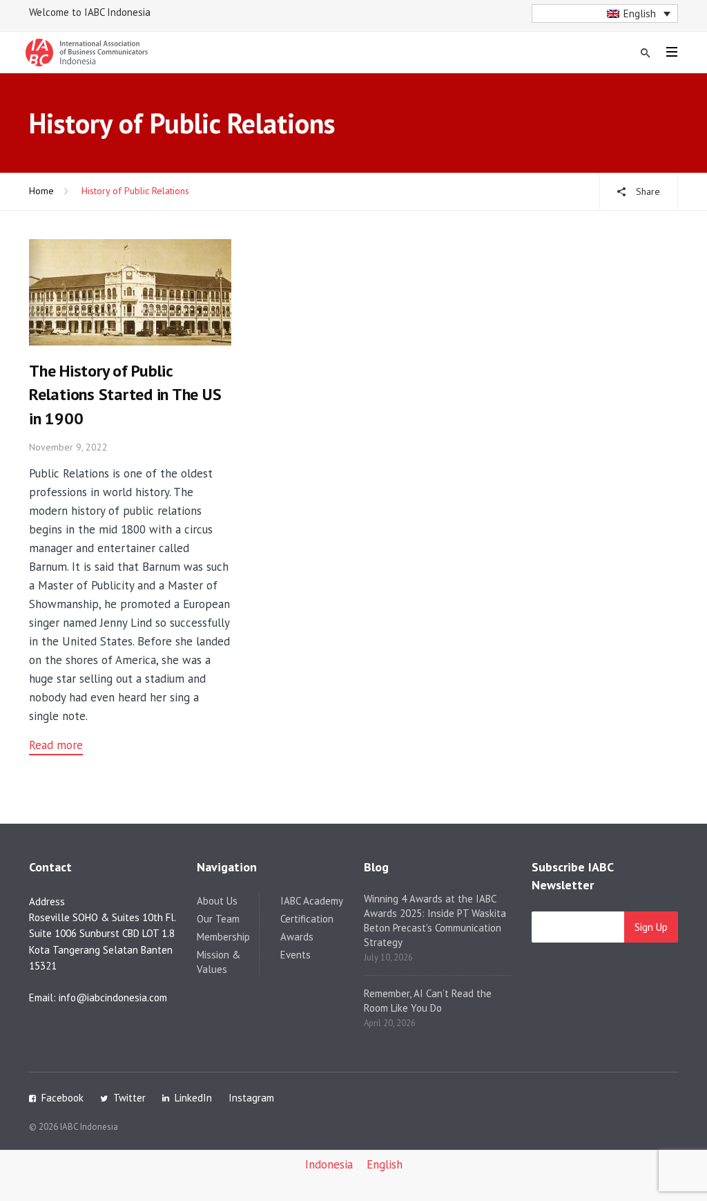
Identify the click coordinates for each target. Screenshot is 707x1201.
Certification (306, 918)
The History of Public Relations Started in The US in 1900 (125, 395)
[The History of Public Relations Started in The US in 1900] (130, 291)
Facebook (62, 1097)
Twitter (129, 1097)
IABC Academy (311, 900)
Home (41, 191)
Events (295, 954)
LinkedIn (193, 1097)
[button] (605, 13)
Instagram (251, 1097)
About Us (217, 900)
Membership (223, 936)
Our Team (218, 918)
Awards (296, 936)
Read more (56, 745)
